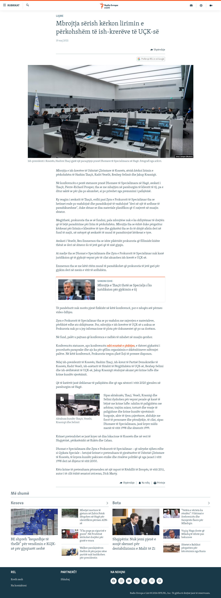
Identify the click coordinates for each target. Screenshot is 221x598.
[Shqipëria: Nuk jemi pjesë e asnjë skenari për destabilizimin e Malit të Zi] (135, 522)
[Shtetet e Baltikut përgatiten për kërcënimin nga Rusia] (171, 547)
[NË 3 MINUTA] (191, 5)
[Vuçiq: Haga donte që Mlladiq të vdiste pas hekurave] (171, 534)
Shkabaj (65, 579)
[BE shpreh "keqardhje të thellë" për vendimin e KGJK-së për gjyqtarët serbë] (34, 522)
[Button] (157, 50)
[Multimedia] (211, 5)
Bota (116, 503)
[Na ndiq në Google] (159, 581)
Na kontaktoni (19, 585)
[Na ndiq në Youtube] (129, 581)
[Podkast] (201, 5)
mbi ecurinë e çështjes (120, 346)
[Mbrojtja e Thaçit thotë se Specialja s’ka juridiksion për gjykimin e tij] (76, 289)
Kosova (17, 503)
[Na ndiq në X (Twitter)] (136, 581)
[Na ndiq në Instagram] (121, 581)
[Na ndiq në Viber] (152, 581)
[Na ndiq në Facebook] (113, 581)
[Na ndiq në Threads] (144, 581)
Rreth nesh (17, 579)
